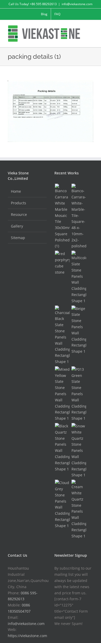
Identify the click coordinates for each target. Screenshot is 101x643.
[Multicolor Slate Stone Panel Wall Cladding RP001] (78, 277)
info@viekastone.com (77, 4)
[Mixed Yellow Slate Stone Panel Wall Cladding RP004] (62, 394)
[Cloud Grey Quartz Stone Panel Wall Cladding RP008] (62, 504)
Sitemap (18, 237)
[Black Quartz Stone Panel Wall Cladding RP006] (62, 447)
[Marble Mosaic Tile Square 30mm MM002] (62, 216)
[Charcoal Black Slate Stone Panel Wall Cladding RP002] (62, 335)
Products (18, 202)
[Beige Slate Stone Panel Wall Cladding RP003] (78, 330)
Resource (19, 214)
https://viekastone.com (27, 635)
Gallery (17, 226)
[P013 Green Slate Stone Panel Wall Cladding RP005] (78, 394)
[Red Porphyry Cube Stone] (62, 263)
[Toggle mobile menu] (91, 28)
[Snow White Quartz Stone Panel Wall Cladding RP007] (78, 450)
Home (16, 191)
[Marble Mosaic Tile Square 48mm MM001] (78, 216)
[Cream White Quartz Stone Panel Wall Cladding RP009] (78, 509)
